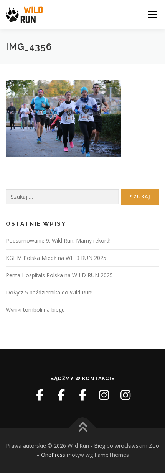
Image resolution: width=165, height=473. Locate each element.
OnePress (53, 454)
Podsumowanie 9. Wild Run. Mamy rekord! (58, 240)
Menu (152, 14)
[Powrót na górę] (82, 428)
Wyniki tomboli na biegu (35, 309)
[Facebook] (39, 395)
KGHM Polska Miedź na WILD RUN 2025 (56, 257)
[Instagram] (104, 395)
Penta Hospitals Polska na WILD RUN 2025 (59, 275)
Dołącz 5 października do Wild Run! (49, 292)
